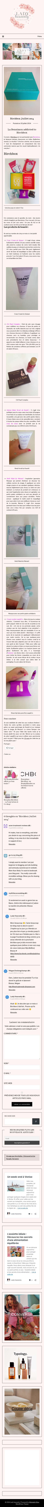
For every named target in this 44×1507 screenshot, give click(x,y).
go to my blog (14, 855)
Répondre (12, 844)
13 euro (27, 738)
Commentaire (11, 1033)
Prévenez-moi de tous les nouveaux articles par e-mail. (22, 1097)
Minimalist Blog (34, 1502)
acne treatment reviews (18, 825)
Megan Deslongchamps (18, 971)
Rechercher (9, 1116)
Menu (39, 36)
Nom (6, 1063)
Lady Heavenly (16, 916)
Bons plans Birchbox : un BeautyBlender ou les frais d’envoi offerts (28, 783)
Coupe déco (22, 1408)
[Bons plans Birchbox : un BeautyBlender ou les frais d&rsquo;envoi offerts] (28, 774)
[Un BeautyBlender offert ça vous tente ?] (11, 774)
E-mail (7, 1073)
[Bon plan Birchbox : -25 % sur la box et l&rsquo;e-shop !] (11, 794)
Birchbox (14, 137)
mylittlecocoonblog (16, 893)
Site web (8, 1083)
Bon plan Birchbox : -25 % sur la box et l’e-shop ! (11, 802)
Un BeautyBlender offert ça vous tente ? (11, 781)
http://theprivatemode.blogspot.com (22, 987)
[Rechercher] (36, 1121)
